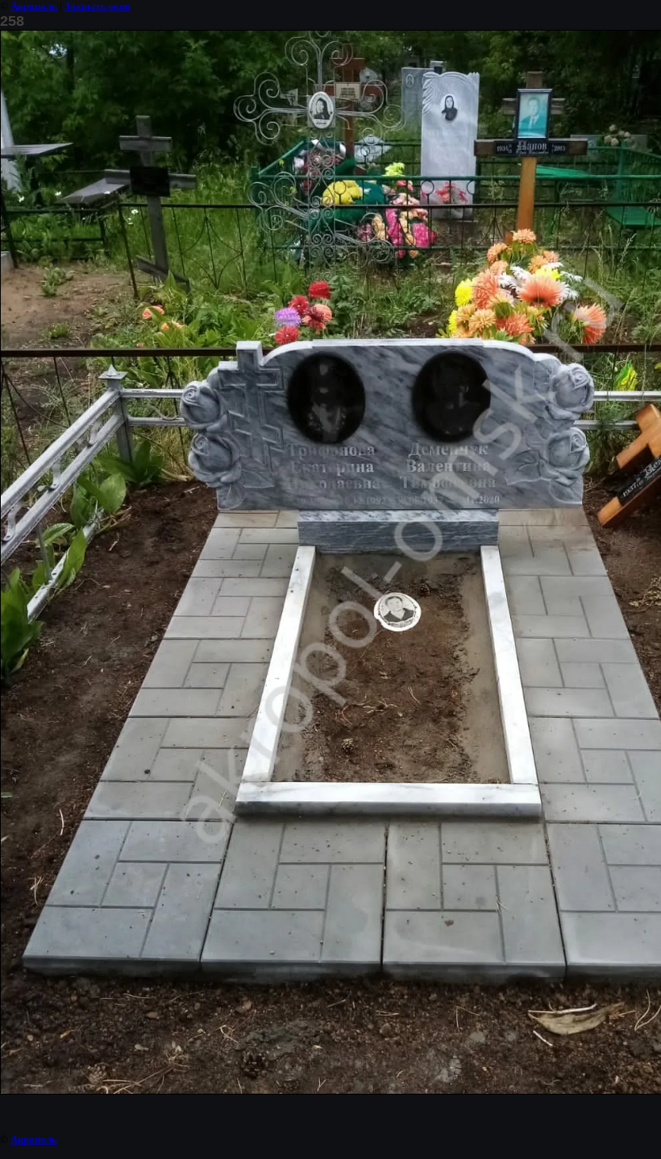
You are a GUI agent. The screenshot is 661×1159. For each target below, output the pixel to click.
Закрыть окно (97, 6)
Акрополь (33, 6)
